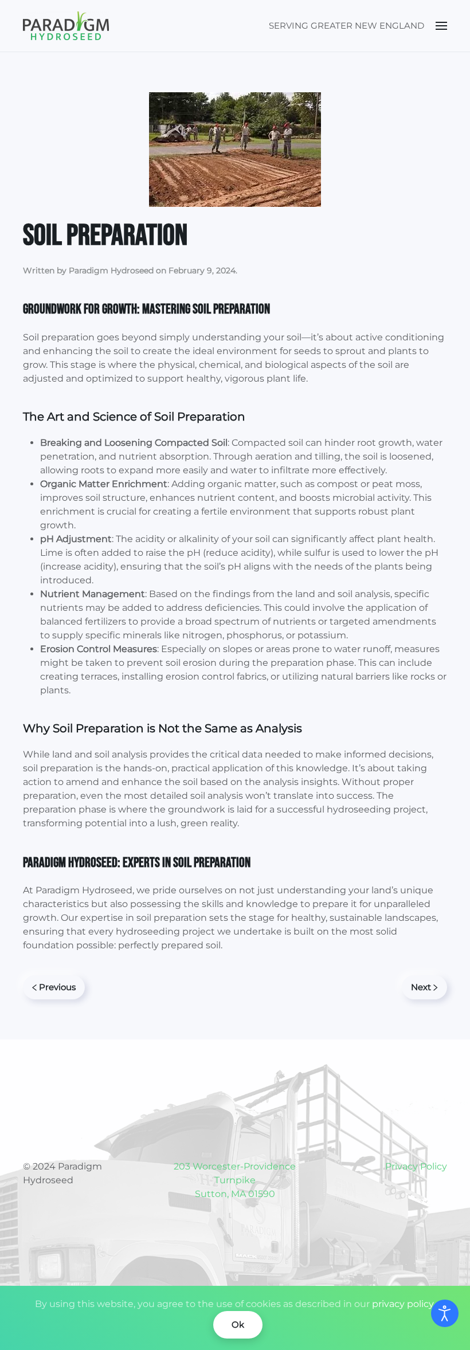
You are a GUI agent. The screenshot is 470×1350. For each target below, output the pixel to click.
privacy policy (402, 1303)
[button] (441, 26)
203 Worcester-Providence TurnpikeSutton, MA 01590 (235, 1180)
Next (421, 987)
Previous (57, 987)
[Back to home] (66, 26)
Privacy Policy (416, 1166)
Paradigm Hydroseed (111, 270)
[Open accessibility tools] (445, 1313)
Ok (238, 1324)
